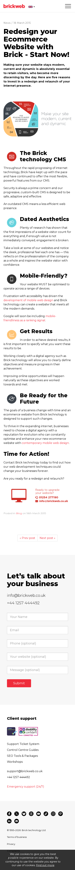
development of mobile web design (28, 300)
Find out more (45, 865)
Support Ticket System (23, 744)
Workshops (15, 761)
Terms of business (17, 837)
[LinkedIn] (9, 821)
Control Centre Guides (23, 750)
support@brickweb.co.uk (25, 771)
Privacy (11, 844)
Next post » (47, 538)
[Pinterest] (60, 813)
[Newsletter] (16, 821)
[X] (16, 813)
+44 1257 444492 (23, 603)
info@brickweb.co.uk (26, 595)
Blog (19, 513)
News (6, 22)
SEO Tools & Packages (22, 755)
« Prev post (27, 538)
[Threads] (31, 813)
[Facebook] (9, 813)
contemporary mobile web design (45, 443)
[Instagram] (53, 813)
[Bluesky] (24, 813)
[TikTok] (46, 813)
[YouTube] (38, 813)
